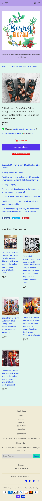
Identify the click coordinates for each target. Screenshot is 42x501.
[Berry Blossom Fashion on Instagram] (38, 481)
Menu (6, 3)
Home (3, 66)
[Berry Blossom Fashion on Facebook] (30, 481)
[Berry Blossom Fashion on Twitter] (26, 481)
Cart (38, 3)
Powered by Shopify (31, 488)
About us (21, 422)
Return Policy (21, 426)
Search (21, 465)
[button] (21, 133)
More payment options (21, 154)
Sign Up (36, 456)
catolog (21, 419)
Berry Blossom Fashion (15, 488)
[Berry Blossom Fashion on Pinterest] (34, 481)
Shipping (21, 429)
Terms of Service (21, 468)
